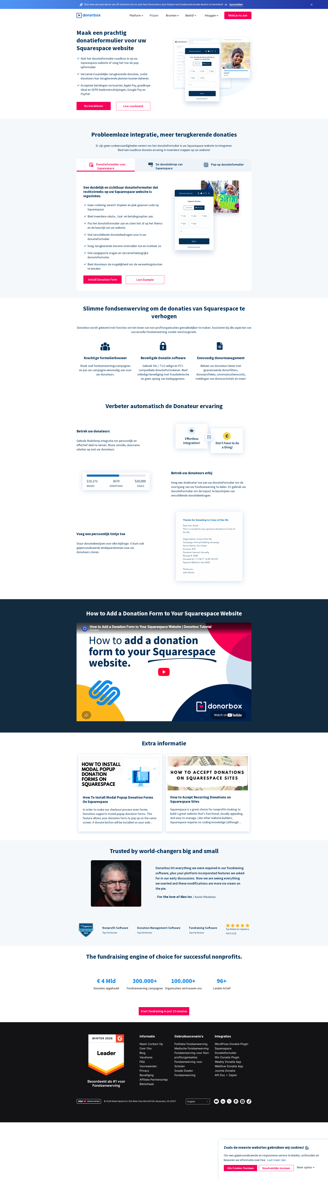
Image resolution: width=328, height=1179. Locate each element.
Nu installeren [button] (93, 106)
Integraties (223, 1036)
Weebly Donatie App (228, 1061)
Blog (142, 1053)
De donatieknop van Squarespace (169, 166)
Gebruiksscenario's (188, 1036)
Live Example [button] (145, 280)
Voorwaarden (148, 1066)
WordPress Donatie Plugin (231, 1044)
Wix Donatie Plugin (227, 1057)
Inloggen (210, 15)
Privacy (144, 1070)
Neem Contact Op (151, 1044)
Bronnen (171, 15)
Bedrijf (189, 15)
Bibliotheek (147, 1084)
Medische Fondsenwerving (191, 1048)
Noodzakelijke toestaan (276, 1168)
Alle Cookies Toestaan (240, 1168)
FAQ (142, 1061)
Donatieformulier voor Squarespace (111, 166)
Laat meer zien (276, 1160)
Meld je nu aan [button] (237, 15)
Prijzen (154, 15)
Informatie (147, 1036)
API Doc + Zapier (226, 1075)
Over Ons (146, 1048)
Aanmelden (236, 4)
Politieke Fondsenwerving (190, 1044)
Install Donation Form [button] (102, 279)
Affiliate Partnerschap (154, 1079)
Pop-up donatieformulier (227, 164)
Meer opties (304, 1167)
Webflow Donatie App (229, 1066)
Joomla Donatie (225, 1070)
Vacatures (146, 1057)
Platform (135, 15)
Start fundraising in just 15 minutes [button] (164, 1011)
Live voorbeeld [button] (133, 106)
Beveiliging (147, 1075)
